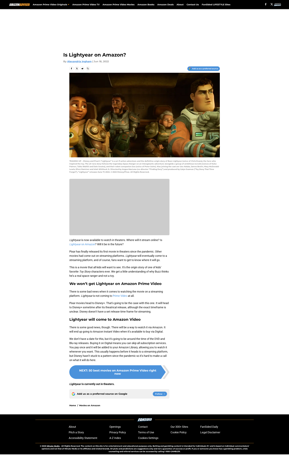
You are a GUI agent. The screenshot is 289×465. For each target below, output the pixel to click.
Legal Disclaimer (210, 432)
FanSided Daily (209, 426)
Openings (115, 426)
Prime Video (120, 295)
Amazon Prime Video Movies (118, 4)
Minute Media (53, 446)
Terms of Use (146, 432)
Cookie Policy (179, 432)
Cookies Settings (148, 438)
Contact (143, 426)
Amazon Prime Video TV (86, 4)
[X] (271, 4)
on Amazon (82, 244)
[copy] (88, 68)
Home (72, 405)
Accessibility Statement (83, 438)
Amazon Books (145, 4)
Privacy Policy (117, 432)
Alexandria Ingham (79, 61)
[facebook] (265, 4)
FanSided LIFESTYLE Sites (216, 4)
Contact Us (193, 4)
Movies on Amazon (89, 405)
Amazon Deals (165, 4)
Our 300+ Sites (179, 426)
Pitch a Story (76, 432)
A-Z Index (115, 438)
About (180, 4)
